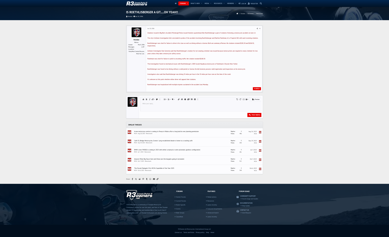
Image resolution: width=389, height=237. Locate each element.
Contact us (178, 232)
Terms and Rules (188, 232)
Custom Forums (181, 201)
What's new (195, 3)
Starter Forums (181, 197)
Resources (218, 3)
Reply (258, 89)
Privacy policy (200, 232)
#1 (260, 28)
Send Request (246, 213)
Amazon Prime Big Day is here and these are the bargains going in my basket (159, 159)
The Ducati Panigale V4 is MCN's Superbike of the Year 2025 (154, 168)
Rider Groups (180, 213)
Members (230, 3)
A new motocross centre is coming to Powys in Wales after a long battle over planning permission (166, 131)
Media (207, 3)
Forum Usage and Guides (250, 199)
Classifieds (179, 217)
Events (178, 209)
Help (207, 232)
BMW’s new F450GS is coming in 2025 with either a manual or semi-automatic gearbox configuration (167, 150)
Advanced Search (213, 213)
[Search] (261, 3)
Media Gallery (211, 197)
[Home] (237, 13)
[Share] (257, 28)
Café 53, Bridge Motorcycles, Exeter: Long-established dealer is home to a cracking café (163, 141)
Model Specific (180, 205)
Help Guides (246, 206)
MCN (135, 133)
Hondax (130, 16)
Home (175, 3)
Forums (183, 3)
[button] (187, 3)
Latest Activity (212, 205)
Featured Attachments (214, 209)
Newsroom (149, 133)
